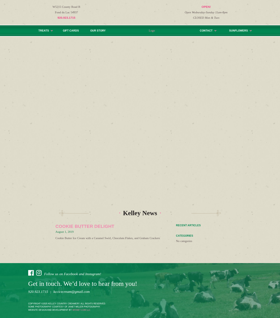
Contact (206, 30)
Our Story (98, 30)
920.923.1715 (66, 17)
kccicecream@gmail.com (71, 292)
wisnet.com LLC (81, 310)
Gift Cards (71, 30)
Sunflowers (238, 30)
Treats (43, 30)
